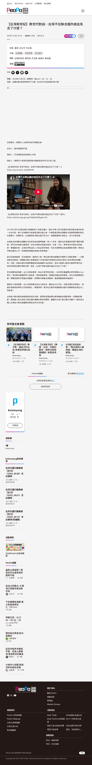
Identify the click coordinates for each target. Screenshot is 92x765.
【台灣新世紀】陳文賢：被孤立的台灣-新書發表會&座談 (21, 348)
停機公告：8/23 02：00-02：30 (13, 618)
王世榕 (34, 58)
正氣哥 (11, 670)
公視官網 (38, 4)
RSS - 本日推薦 (52, 744)
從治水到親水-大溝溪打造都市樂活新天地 (15, 588)
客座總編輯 (11, 730)
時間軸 (50, 700)
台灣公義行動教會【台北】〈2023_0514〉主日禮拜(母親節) (14, 515)
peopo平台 (13, 623)
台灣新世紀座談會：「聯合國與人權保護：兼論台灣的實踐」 (75, 348)
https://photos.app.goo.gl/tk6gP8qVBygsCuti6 (27, 217)
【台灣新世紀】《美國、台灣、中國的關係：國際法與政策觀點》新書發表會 (48, 350)
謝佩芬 (41, 58)
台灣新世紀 (19, 58)
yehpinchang (10, 448)
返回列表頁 (45, 387)
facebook (8, 695)
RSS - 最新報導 (52, 740)
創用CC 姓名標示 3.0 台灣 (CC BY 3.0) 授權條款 (20, 64)
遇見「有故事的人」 (74, 729)
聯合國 (48, 58)
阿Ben (11, 657)
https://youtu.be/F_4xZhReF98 (20, 169)
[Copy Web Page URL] (26, 72)
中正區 (29, 48)
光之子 (11, 594)
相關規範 (50, 697)
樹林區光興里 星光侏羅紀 (14, 634)
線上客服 (47, 4)
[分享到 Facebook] (13, 72)
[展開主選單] (83, 11)
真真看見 (12, 638)
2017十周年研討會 (73, 718)
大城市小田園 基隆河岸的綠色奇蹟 (14, 666)
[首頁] (17, 11)
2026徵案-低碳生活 (74, 715)
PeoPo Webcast (13, 718)
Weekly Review (53, 704)
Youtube (15, 695)
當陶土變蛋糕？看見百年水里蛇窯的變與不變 (14, 572)
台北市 (22, 48)
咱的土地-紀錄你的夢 (55, 725)
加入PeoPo (19, 4)
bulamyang (16, 355)
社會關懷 (19, 53)
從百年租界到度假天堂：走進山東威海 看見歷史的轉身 (14, 651)
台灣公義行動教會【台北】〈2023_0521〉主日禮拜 (14, 493)
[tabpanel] (45, 380)
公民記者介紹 (12, 726)
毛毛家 (11, 578)
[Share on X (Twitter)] (17, 72)
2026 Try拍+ (52, 715)
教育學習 (28, 53)
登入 (11, 3)
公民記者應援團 (13, 722)
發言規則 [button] (80, 374)
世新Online (13, 607)
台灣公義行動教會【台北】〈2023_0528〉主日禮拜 (14, 472)
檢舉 (81, 36)
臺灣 (17, 48)
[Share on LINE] (22, 72)
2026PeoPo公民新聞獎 (15, 554)
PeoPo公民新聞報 (14, 715)
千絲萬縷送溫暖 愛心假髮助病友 (14, 603)
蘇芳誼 (28, 58)
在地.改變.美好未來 (74, 725)
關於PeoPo (51, 693)
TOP (82, 753)
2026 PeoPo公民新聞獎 (56, 720)
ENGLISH (29, 4)
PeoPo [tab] (37, 374)
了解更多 (15, 425)
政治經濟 (38, 53)
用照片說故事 (52, 729)
